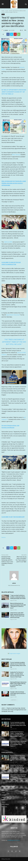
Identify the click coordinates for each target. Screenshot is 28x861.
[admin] (3, 30)
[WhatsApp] (18, 34)
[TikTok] (15, 851)
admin (6, 30)
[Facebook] (8, 34)
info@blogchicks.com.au (14, 840)
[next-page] (5, 622)
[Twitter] (11, 34)
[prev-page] (3, 622)
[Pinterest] (15, 34)
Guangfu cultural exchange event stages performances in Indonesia (18, 693)
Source (4, 537)
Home (3, 10)
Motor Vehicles (16, 154)
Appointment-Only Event (13, 315)
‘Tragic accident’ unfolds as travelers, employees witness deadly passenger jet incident (17, 597)
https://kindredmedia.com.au (14, 585)
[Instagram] (12, 851)
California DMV (8, 242)
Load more (13, 700)
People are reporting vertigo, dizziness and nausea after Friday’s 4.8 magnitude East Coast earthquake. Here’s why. (14, 709)
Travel (6, 10)
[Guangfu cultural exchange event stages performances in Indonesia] (5, 693)
